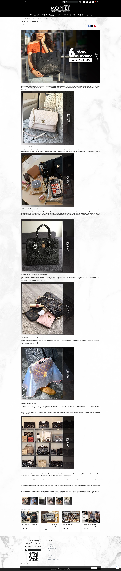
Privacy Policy (65, 568)
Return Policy (51, 555)
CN (97, 2)
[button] (90, 15)
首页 (31, 15)
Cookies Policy (72, 568)
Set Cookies (87, 568)
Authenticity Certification (54, 553)
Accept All (94, 568)
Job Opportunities (52, 548)
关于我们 (36, 15)
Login (22, 1)
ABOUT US (50, 546)
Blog (86, 15)
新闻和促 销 (67, 15)
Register (27, 1)
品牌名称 (44, 15)
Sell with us (50, 557)
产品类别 (51, 15)
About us (50, 544)
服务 (59, 15)
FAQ (49, 550)
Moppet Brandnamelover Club (55, 559)
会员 (74, 15)
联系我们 (80, 15)
